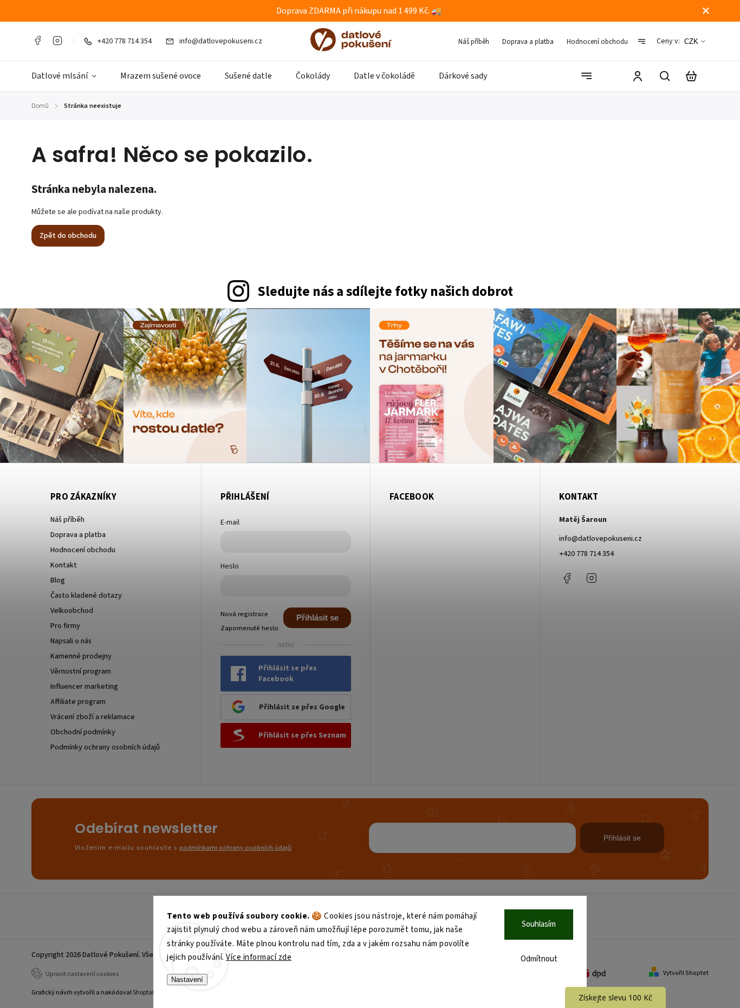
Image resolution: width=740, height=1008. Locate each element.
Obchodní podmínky (82, 732)
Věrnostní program (80, 671)
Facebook (37, 41)
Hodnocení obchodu (597, 42)
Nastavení (187, 979)
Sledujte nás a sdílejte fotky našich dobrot (385, 291)
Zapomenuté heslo (249, 628)
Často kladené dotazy (86, 595)
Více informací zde (258, 957)
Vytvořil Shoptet (686, 973)
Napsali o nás (71, 641)
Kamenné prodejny (81, 656)
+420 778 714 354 (586, 553)
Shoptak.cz (148, 992)
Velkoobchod (71, 610)
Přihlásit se (317, 617)
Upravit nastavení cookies (82, 974)
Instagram (57, 41)
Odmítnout (539, 959)
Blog (57, 580)
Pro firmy (65, 626)
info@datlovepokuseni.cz (600, 538)
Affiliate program (78, 701)
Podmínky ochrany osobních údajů (105, 747)
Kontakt (63, 565)
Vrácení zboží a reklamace (92, 717)
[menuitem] (69, 76)
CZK (691, 41)
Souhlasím (539, 924)
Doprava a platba (528, 42)
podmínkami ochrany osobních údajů (235, 847)
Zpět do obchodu (68, 235)
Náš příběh (473, 42)
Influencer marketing (84, 686)
